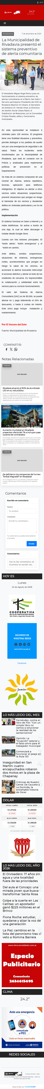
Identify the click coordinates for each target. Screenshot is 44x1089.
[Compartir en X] (11, 349)
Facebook (22, 663)
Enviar (31, 543)
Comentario (11, 517)
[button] (30, 2)
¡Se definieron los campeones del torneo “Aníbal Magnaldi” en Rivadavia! (21, 475)
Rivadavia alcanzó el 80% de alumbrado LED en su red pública (21, 389)
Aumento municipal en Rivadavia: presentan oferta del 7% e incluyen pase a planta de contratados (22, 432)
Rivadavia (22, 28)
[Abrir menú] (5, 23)
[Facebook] (34, 2)
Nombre (10, 507)
